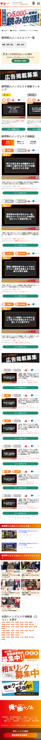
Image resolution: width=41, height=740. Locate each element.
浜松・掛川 (20, 44)
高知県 (17, 635)
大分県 (21, 637)
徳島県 (3, 635)
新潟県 (3, 626)
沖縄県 (3, 639)
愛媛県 (12, 635)
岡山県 (12, 632)
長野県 (26, 626)
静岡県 (35, 626)
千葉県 (21, 624)
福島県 (31, 622)
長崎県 (12, 637)
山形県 (26, 622)
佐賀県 (8, 637)
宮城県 (17, 622)
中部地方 (14, 30)
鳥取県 (3, 632)
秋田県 (21, 622)
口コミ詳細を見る (14, 129)
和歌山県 (31, 630)
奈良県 (26, 630)
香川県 (8, 635)
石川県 (12, 626)
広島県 (17, 632)
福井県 (17, 626)
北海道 (3, 622)
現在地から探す (20, 61)
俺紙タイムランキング (20, 142)
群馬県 (12, 624)
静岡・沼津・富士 (7, 44)
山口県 (21, 632)
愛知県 (3, 628)
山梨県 (21, 626)
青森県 (8, 622)
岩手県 (12, 622)
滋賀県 (8, 630)
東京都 (26, 624)
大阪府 (17, 630)
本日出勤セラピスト (33, 142)
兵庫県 (21, 630)
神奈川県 (31, 624)
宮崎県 (26, 637)
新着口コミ (8, 142)
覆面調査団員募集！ (20, 735)
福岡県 (3, 637)
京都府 (12, 630)
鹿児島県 (31, 637)
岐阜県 (31, 626)
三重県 (3, 630)
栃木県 (8, 624)
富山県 (8, 626)
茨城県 (3, 624)
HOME (5, 30)
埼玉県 (17, 624)
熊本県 (17, 637)
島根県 (8, 632)
